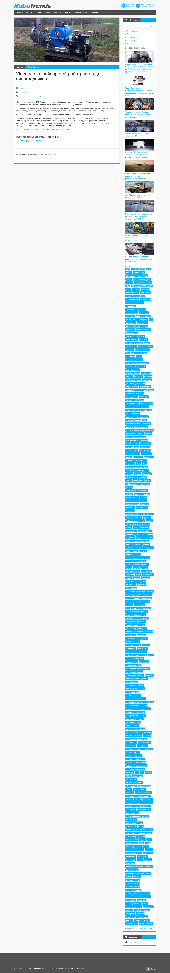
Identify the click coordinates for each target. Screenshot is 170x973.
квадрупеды (138, 480)
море (135, 551)
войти (54, 154)
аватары (136, 289)
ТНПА (140, 860)
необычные (146, 571)
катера (129, 480)
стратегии (141, 836)
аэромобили (131, 326)
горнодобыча (141, 390)
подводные (130, 631)
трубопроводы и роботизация (138, 873)
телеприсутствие (141, 846)
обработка (141, 584)
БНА (140, 346)
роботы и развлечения (135, 759)
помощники (131, 648)
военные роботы (133, 373)
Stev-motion (64, 129)
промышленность (133, 695)
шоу (136, 910)
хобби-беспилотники (141, 896)
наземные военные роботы (137, 564)
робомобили (131, 739)
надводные (130, 561)
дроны (140, 433)
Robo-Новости (33, 67)
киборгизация (131, 484)
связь (136, 789)
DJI (146, 276)
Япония (149, 923)
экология (140, 913)
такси (147, 843)
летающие (145, 524)
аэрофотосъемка (143, 329)
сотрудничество (143, 809)
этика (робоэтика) (142, 920)
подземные (130, 635)
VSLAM (150, 286)
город (151, 390)
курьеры (146, 517)
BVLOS (129, 272)
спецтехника (131, 826)
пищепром (130, 628)
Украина (137, 876)
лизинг (128, 527)
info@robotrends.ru (38, 968)
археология (131, 323)
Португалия (142, 648)
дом (144, 420)
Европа (148, 433)
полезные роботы (133, 645)
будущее (129, 349)
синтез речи (137, 799)
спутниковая (131, 833)
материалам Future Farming (39, 129)
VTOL (128, 289)
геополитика (135, 380)
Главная (19, 12)
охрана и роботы (133, 618)
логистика (144, 527)
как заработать (132, 477)
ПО (145, 628)
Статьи (39, 12)
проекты (129, 678)
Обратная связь (134, 942)
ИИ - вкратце (144, 450)
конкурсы (144, 504)
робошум (130, 772)
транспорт (130, 863)
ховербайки (131, 900)
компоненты (141, 500)
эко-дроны (130, 913)
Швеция (129, 910)
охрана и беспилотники (135, 615)
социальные (131, 819)
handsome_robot (25, 92)
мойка (128, 551)
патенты (141, 621)
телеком (129, 846)
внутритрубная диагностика (137, 363)
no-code (129, 282)
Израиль (129, 450)
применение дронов (134, 672)
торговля (147, 860)
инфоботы (130, 464)
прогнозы (149, 675)
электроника (131, 917)
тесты (139, 853)
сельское (129, 792)
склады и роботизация (143, 802)
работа (144, 705)
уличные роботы (133, 880)
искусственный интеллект (136, 467)
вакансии (135, 353)
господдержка (131, 396)
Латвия (149, 521)
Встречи (94, 12)
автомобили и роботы (135, 296)
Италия (138, 474)
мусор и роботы (132, 557)
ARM (143, 269)
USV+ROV (141, 286)
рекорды (129, 735)
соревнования (144, 806)
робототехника (145, 742)
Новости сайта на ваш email (61, 968)
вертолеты (130, 356)
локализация (131, 531)
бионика (146, 343)
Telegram (148, 929)
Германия (130, 383)
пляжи (139, 628)
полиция (145, 645)
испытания (130, 470)
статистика (130, 836)
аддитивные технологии (136, 309)
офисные (143, 611)
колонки (129, 494)
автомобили (145, 292)
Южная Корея (131, 923)
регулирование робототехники (138, 732)
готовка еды (131, 400)
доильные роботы (133, 420)
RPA (127, 286)
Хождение (142, 900)
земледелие (40, 95)
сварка (129, 789)
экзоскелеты (145, 910)
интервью (130, 460)
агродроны (130, 306)
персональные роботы (135, 625)
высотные (138, 376)
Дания (138, 410)
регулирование (132, 725)
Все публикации (133, 31)
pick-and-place (140, 282)
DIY (142, 272)
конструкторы (141, 507)
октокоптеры (139, 604)
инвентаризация (132, 453)
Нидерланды (148, 574)
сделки (142, 789)
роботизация (131, 742)
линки (135, 527)
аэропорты (142, 326)
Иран (144, 464)
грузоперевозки (132, 403)
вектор (143, 353)
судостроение (131, 843)
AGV (128, 269)
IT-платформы (139, 279)
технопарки (130, 856)
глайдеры (130, 390)
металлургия (143, 541)
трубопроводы (132, 870)
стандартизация (144, 833)
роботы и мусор (132, 752)
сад (140, 776)
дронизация (148, 430)
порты (128, 651)
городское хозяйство (134, 393)
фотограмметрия (133, 893)
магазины (130, 534)
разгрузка (130, 715)
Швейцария (148, 907)
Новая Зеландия (133, 578)
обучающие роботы (134, 594)
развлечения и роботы (135, 712)
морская (142, 551)
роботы (129, 749)
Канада (143, 477)
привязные (143, 662)
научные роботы (133, 571)
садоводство (131, 779)
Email (141, 929)
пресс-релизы (131, 662)
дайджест (130, 410)
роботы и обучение (134, 755)
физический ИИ (132, 886)
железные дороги (138, 437)
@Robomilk (20, 129)
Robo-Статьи (132, 37)
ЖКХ (128, 443)
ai (132, 269)
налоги (129, 568)
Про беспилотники (147, 7)
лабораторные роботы (135, 521)
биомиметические (133, 343)
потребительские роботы (136, 655)
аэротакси (130, 329)
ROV (150, 282)
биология (143, 339)
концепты (130, 510)
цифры (129, 903)
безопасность (131, 333)
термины (149, 849)
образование (131, 588)
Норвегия (145, 578)
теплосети (139, 849)
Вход (153, 969)
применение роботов (134, 675)
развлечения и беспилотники (138, 709)
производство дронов (134, 685)
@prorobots (130, 4)
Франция (145, 893)
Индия (128, 457)
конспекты (130, 507)
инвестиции (146, 453)
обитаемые (130, 584)
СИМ (128, 799)
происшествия (132, 692)
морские (129, 554)
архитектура (142, 323)
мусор (137, 554)
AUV (148, 269)
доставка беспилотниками (136, 427)
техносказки (142, 856)
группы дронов (147, 403)
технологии (148, 853)
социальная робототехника (137, 816)
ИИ (136, 450)
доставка (146, 423)
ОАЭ (144, 581)
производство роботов (135, 688)
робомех (147, 735)
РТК (127, 776)
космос (150, 514)
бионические (131, 346)
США (141, 843)
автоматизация (132, 292)
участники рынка (133, 883)
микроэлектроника (133, 544)
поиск (145, 638)
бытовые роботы (142, 349)
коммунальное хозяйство (136, 497)
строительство (132, 839)
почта (150, 655)
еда (127, 437)
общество (147, 598)
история (129, 474)
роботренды (142, 745)
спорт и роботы (146, 829)
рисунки (138, 735)
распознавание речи (134, 719)
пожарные (141, 635)
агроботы (139, 302)
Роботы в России (80, 12)
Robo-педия (65, 12)
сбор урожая (131, 786)
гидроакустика (132, 386)
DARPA (136, 272)
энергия (129, 920)
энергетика (142, 917)
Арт (55, 12)
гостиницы (143, 396)
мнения (146, 544)
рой (142, 772)
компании (130, 500)
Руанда (134, 776)
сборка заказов (144, 786)
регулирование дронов (135, 729)
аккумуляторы (132, 312)
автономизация (132, 299)
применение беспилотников (137, 668)
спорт (140, 826)
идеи (137, 447)
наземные (141, 561)
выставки (148, 376)
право (128, 658)
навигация (145, 557)
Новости (29, 12)
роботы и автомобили (143, 749)
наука (136, 568)
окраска (129, 604)
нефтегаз (130, 574)
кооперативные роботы (135, 514)
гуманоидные (131, 406)
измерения (145, 447)
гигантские (140, 383)
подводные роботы (145, 631)
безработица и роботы (135, 336)
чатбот (145, 903)
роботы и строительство (136, 762)
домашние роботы (133, 423)
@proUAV (129, 7)
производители (141, 678)
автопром (130, 302)
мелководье (131, 541)
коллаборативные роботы (136, 490)
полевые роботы (133, 641)
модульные (148, 547)
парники (145, 618)
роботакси (142, 739)
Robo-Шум (131, 40)
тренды (149, 866)
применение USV (133, 665)
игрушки (129, 447)
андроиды (130, 316)
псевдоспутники (132, 705)
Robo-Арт (131, 43)
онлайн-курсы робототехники (138, 608)
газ (127, 380)
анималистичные (143, 316)
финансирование (133, 890)
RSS (136, 929)
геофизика (146, 380)
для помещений (132, 413)
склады (129, 802)
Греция (141, 400)
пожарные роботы (133, 638)
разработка (140, 715)
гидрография (145, 386)
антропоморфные (140, 319)
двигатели (147, 410)
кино (141, 484)
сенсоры (129, 796)
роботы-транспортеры (135, 769)
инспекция (148, 457)
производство (131, 682)
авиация (144, 289)
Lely (148, 279)
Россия (148, 772)
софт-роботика (132, 813)
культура (129, 517)
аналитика (144, 312)
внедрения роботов (134, 359)
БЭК (127, 353)
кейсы (147, 480)
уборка (129, 876)
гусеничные (143, 406)
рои (137, 772)
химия (128, 896)
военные (141, 366)
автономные (146, 299)
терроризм (130, 853)
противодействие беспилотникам (139, 702)
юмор (141, 923)
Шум (48, 12)
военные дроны (132, 370)
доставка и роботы (133, 430)
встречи (129, 376)
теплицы (129, 849)
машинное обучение (144, 534)
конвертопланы (132, 504)
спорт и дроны (132, 829)
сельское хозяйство (26, 95)
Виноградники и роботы (32, 140)
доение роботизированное (137, 417)
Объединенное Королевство (137, 601)
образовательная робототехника (139, 591)
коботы (129, 487)
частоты (137, 903)
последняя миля (140, 651)
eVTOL (128, 279)
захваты (135, 443)
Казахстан (147, 474)
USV (133, 286)
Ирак (139, 464)
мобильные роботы (134, 547)
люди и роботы (145, 531)
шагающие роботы (133, 907)
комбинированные (142, 494)
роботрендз (131, 745)
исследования (142, 470)
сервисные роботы (142, 796)
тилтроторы (131, 860)
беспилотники (131, 339)
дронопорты (131, 433)
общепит (147, 594)
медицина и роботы (144, 537)
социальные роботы (134, 823)
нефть (138, 574)
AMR (137, 269)
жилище (144, 440)
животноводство (132, 440)
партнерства (131, 621)
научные (143, 568)
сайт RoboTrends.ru (134, 782)
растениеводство (133, 722)
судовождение (145, 839)
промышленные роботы (136, 698)
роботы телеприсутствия (136, 766)
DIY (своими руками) (134, 276)
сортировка (130, 809)
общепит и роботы (133, 598)
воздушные (146, 373)
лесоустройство (132, 524)
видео (139, 356)
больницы (148, 346)
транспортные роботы (135, 866)
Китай (147, 484)
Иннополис (137, 457)
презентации (138, 658)
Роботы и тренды (147, 4)
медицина (130, 537)
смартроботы (131, 806)
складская (148, 799)
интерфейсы (141, 460)
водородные (131, 366)
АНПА (128, 319)
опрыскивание (132, 611)
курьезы (138, 517)
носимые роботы (133, 581)
